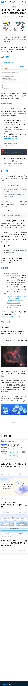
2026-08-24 (24, 474)
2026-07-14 (24, 550)
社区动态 (14, 422)
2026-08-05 (24, 512)
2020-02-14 (20, 16)
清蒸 (8, 16)
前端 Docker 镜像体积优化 (11, 273)
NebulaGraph (6, 474)
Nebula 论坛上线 (8, 62)
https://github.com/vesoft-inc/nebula (10, 316)
